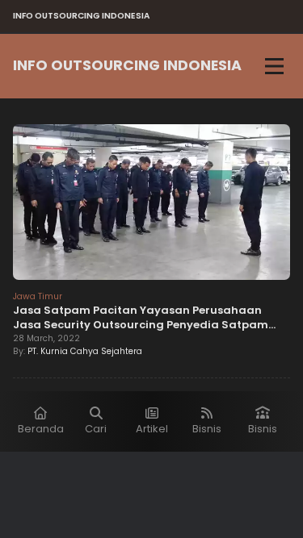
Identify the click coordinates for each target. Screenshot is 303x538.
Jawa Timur (37, 296)
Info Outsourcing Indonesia (127, 65)
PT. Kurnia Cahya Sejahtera (84, 351)
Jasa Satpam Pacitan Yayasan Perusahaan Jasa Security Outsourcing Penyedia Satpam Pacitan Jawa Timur (140, 324)
